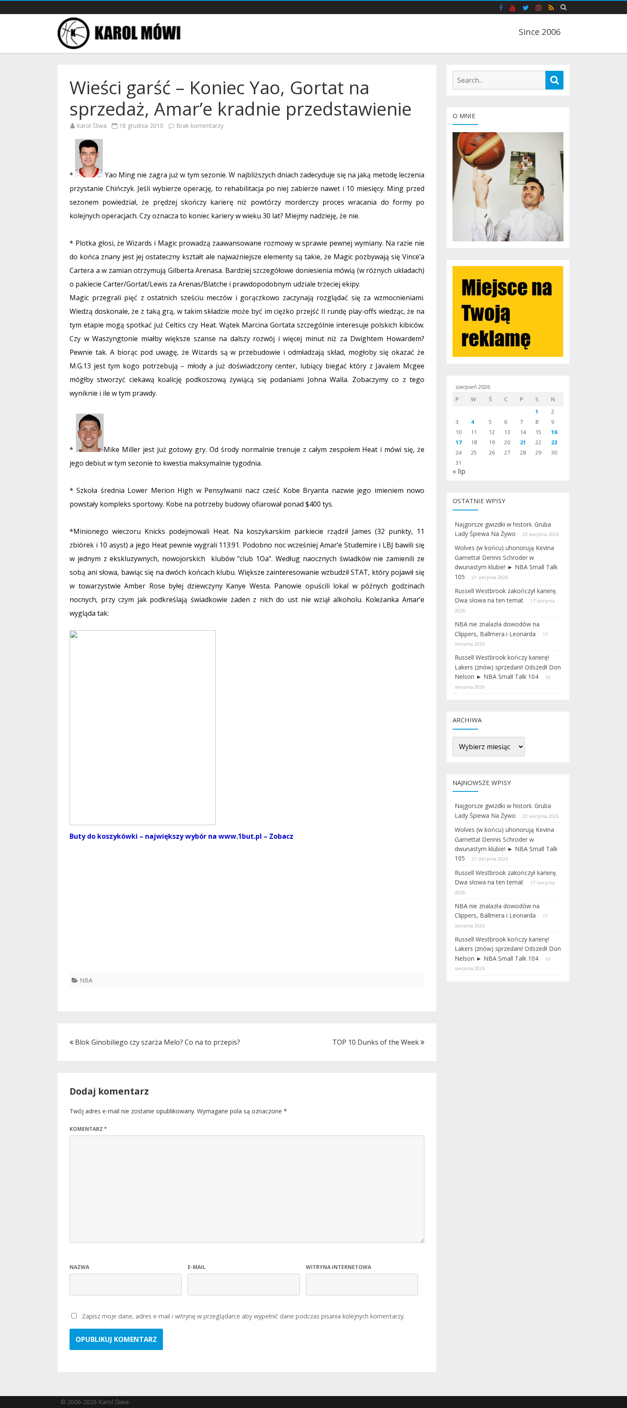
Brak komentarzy (200, 126)
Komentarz (88, 1129)
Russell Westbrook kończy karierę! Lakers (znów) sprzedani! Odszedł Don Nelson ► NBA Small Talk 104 (508, 667)
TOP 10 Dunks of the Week (376, 1042)
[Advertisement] (247, 913)
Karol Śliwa (91, 126)
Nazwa (79, 1267)
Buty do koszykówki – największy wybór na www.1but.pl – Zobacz (181, 836)
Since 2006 (539, 32)
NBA (86, 980)
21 (523, 442)
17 (459, 442)
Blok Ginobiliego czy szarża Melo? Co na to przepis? (156, 1042)
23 (554, 442)
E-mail (197, 1267)
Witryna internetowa (338, 1267)
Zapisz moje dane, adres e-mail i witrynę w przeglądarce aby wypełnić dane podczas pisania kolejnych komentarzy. (243, 1316)
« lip (459, 471)
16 (554, 432)
